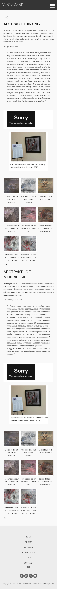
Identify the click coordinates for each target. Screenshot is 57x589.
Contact (29, 563)
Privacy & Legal (49, 583)
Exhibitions (28, 552)
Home (28, 536)
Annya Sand (12, 4)
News (28, 557)
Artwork (28, 547)
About (28, 542)
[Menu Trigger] (52, 5)
